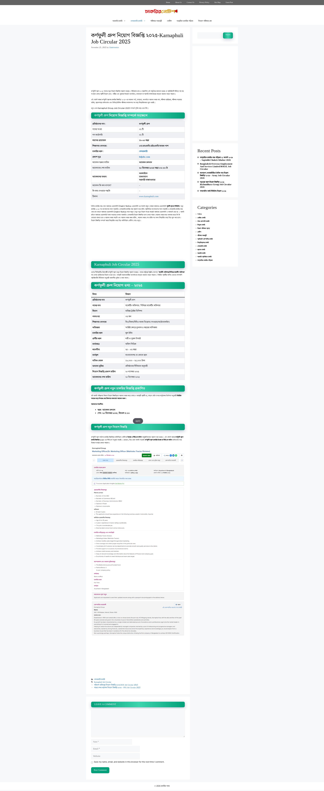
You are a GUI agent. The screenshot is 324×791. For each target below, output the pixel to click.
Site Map (217, 2)
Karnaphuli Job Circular (102, 682)
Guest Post (229, 2)
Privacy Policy (204, 2)
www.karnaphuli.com (148, 196)
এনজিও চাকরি (201, 218)
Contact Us (190, 2)
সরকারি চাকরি (117, 21)
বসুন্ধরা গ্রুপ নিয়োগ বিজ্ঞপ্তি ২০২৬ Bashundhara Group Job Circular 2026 (215, 184)
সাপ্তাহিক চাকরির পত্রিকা (185, 21)
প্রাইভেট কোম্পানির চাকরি (205, 239)
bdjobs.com (144, 157)
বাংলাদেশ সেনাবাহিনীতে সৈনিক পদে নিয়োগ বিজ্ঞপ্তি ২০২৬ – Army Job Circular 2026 (215, 175)
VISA (199, 214)
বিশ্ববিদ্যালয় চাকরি (203, 242)
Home (168, 2)
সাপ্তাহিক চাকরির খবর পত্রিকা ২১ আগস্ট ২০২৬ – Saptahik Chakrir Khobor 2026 (216, 158)
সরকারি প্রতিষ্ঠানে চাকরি (204, 257)
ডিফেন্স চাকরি (201, 225)
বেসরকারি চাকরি (136, 21)
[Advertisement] (138, 71)
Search (228, 34)
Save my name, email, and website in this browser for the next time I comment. (129, 762)
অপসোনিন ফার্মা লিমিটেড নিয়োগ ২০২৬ (213, 191)
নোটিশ (169, 21)
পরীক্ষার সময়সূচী (156, 21)
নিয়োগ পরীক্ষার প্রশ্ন (205, 21)
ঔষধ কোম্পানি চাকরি (203, 221)
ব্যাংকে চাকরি (201, 250)
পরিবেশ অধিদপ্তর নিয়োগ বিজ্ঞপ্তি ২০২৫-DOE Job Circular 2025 (116, 684)
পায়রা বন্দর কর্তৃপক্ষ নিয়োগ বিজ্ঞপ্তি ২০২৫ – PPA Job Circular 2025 (117, 687)
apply (137, 421)
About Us (178, 2)
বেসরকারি (143, 151)
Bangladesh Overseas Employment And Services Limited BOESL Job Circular (216, 166)
